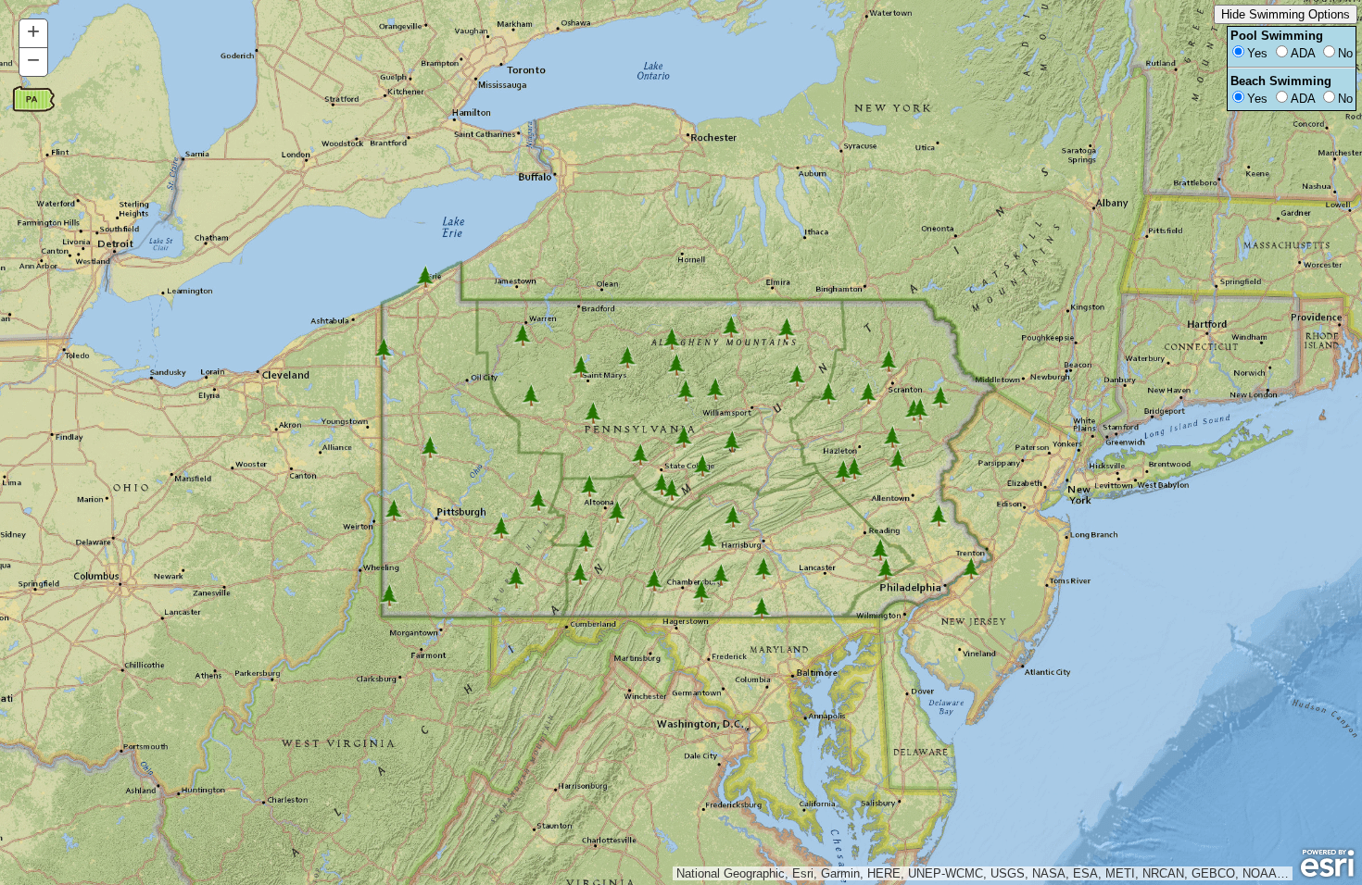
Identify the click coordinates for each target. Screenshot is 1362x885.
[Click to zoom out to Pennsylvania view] (33, 100)
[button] (33, 33)
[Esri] (1327, 863)
